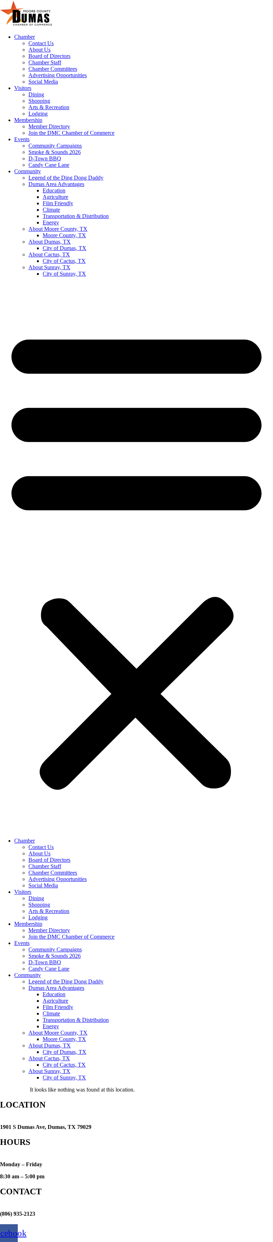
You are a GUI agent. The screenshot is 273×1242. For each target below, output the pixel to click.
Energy (51, 222)
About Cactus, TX (49, 254)
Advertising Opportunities (57, 75)
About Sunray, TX (49, 267)
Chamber (24, 37)
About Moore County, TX (57, 229)
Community (27, 171)
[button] (136, 557)
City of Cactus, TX (64, 261)
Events (22, 139)
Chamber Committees (52, 69)
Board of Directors (49, 56)
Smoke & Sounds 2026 (54, 152)
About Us (39, 50)
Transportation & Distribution (76, 216)
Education (54, 190)
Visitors (22, 88)
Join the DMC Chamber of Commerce (71, 133)
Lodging (38, 114)
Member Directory (49, 126)
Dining (36, 94)
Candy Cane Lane (48, 165)
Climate (51, 210)
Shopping (39, 101)
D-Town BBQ (44, 158)
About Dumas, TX (49, 242)
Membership (28, 120)
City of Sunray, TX (64, 274)
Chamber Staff (44, 62)
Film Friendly (58, 203)
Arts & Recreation (48, 107)
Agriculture (55, 197)
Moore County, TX (64, 235)
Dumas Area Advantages (56, 184)
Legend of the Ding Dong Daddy (65, 178)
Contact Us (41, 43)
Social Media (43, 82)
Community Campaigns (55, 146)
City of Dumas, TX (64, 248)
